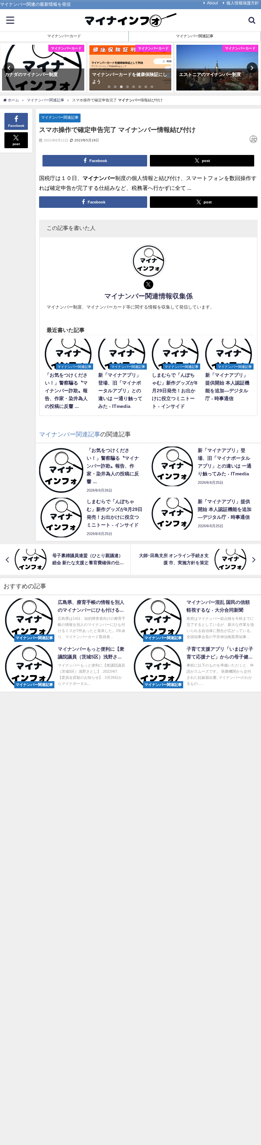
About (212, 3)
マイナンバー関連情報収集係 (148, 296)
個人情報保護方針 (242, 3)
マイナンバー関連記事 (60, 117)
